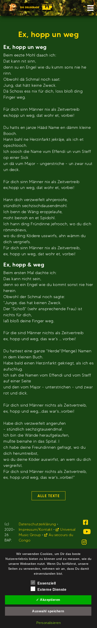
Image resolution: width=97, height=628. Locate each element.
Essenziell (46, 583)
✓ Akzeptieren (48, 600)
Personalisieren (48, 623)
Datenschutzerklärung (37, 524)
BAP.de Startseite (28, 5)
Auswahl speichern (48, 611)
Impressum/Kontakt (36, 529)
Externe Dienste (52, 589)
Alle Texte (48, 496)
